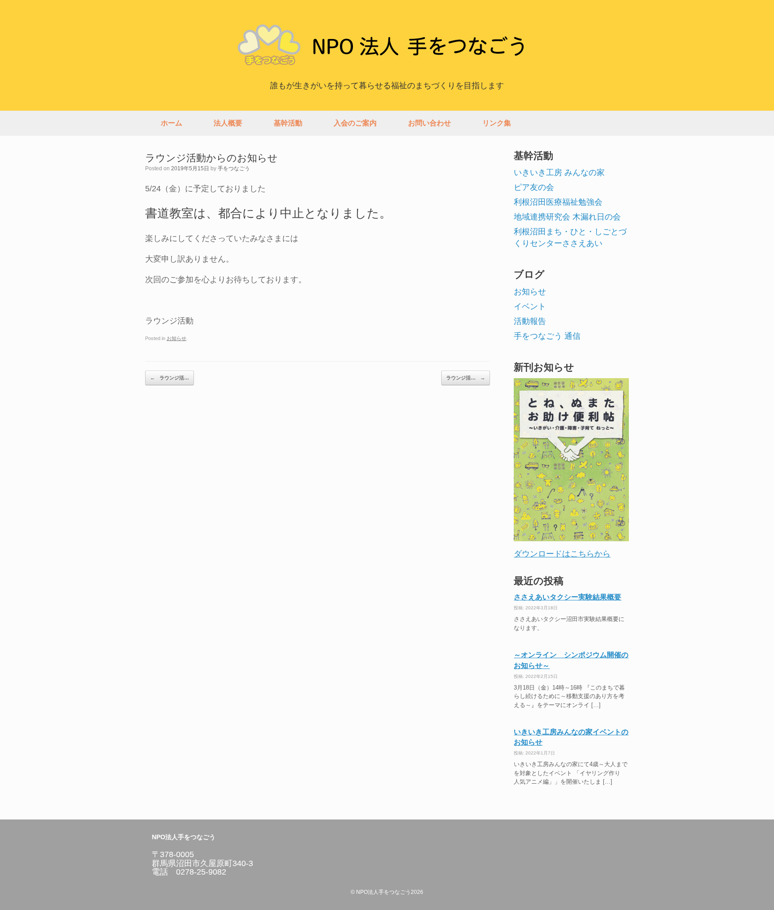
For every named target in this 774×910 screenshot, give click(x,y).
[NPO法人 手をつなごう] (387, 44)
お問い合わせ (429, 123)
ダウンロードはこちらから (562, 553)
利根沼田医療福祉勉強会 (558, 202)
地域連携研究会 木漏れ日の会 (567, 216)
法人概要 (228, 123)
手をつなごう (234, 168)
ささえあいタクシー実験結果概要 (567, 597)
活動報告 (530, 321)
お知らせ (176, 338)
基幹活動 (288, 123)
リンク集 (496, 123)
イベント (530, 306)
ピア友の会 (534, 187)
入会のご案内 (355, 123)
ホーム (171, 123)
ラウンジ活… (169, 377)
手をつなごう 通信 (547, 336)
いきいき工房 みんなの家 (559, 172)
